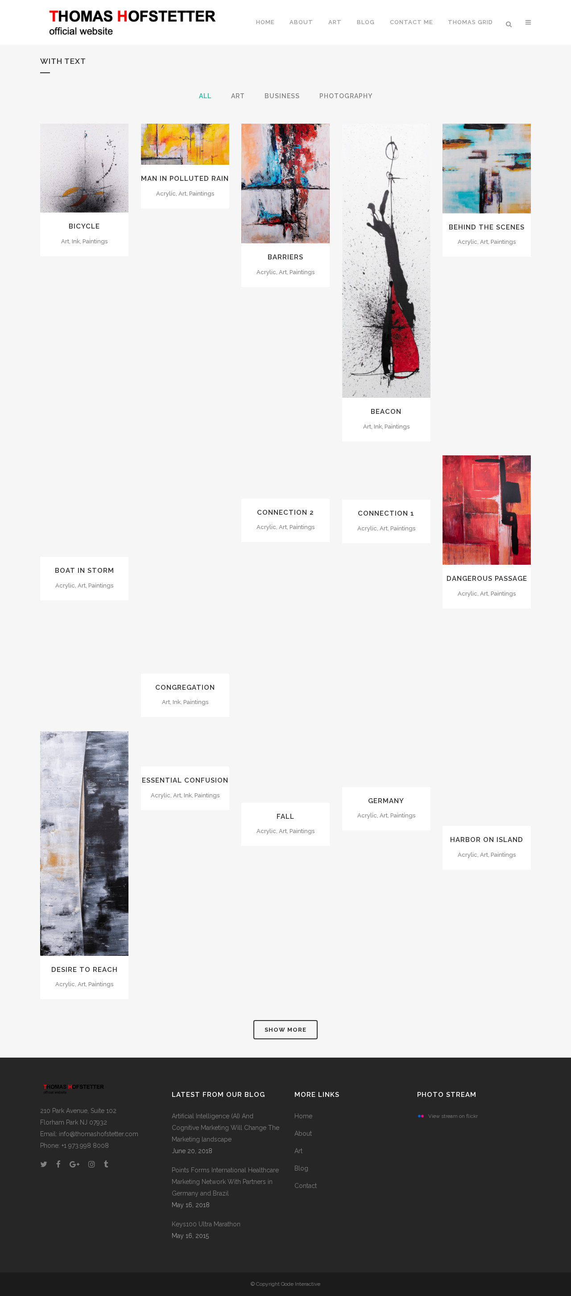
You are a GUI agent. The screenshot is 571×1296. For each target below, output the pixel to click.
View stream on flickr (453, 1116)
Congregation (185, 687)
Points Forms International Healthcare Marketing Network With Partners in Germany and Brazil (225, 1182)
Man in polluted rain (185, 179)
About (303, 1133)
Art (298, 1150)
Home (303, 1116)
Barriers (285, 257)
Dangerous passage (487, 579)
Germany (386, 801)
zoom (65, 167)
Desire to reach (84, 970)
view (105, 167)
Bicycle (84, 226)
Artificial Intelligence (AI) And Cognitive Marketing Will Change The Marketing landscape (225, 1128)
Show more (285, 1029)
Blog (301, 1168)
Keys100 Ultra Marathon (206, 1224)
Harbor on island (486, 840)
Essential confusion (185, 780)
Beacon (386, 412)
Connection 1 (386, 513)
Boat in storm (84, 571)
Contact (305, 1185)
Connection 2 (285, 512)
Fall (285, 817)
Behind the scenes (487, 227)
